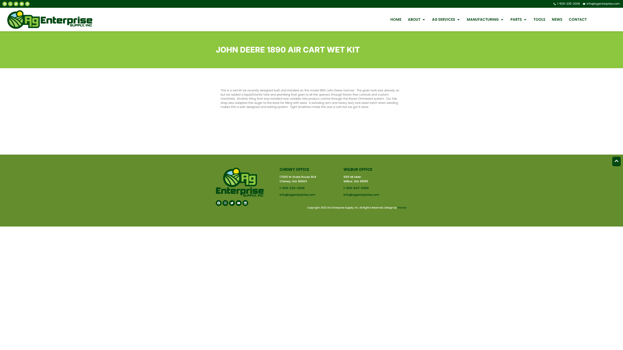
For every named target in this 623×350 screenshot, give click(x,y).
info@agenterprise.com (297, 195)
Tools (539, 19)
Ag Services (443, 19)
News (557, 19)
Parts (516, 19)
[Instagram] (10, 4)
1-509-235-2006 (292, 188)
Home (395, 19)
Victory (402, 207)
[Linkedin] (27, 4)
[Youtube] (21, 4)
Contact (578, 19)
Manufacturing (483, 19)
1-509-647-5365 (356, 188)
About (414, 19)
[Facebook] (4, 4)
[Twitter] (16, 4)
